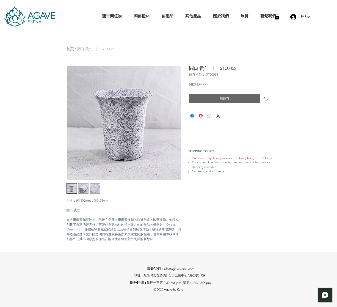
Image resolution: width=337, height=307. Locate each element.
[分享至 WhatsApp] (209, 115)
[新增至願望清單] (266, 98)
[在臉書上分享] (192, 115)
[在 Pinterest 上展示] (201, 115)
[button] (277, 16)
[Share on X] (218, 115)
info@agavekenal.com (178, 269)
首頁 (70, 49)
